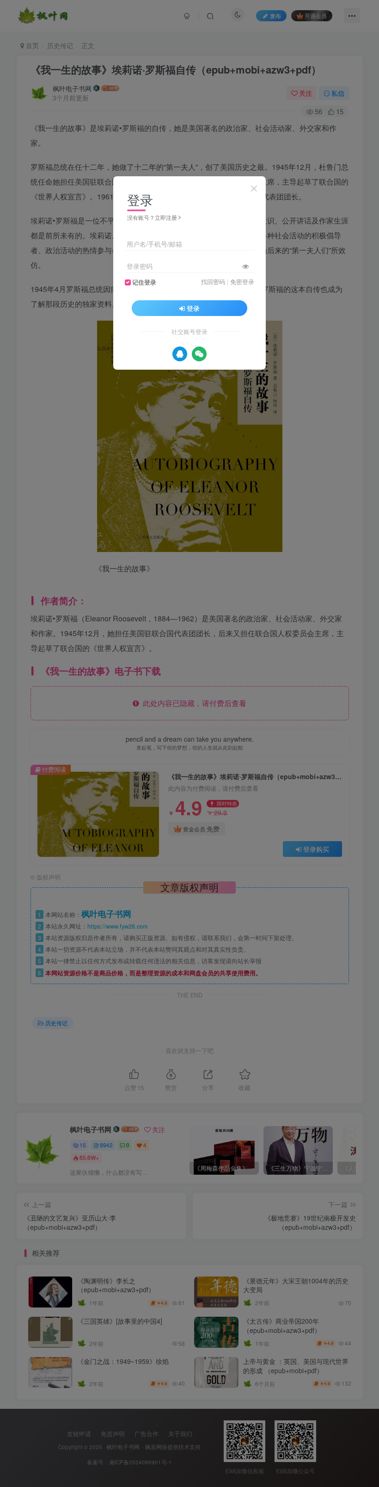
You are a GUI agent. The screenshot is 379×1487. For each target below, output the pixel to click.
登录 (193, 308)
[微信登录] (199, 354)
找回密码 (213, 282)
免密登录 (242, 282)
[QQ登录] (179, 354)
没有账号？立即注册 (152, 217)
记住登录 (144, 282)
